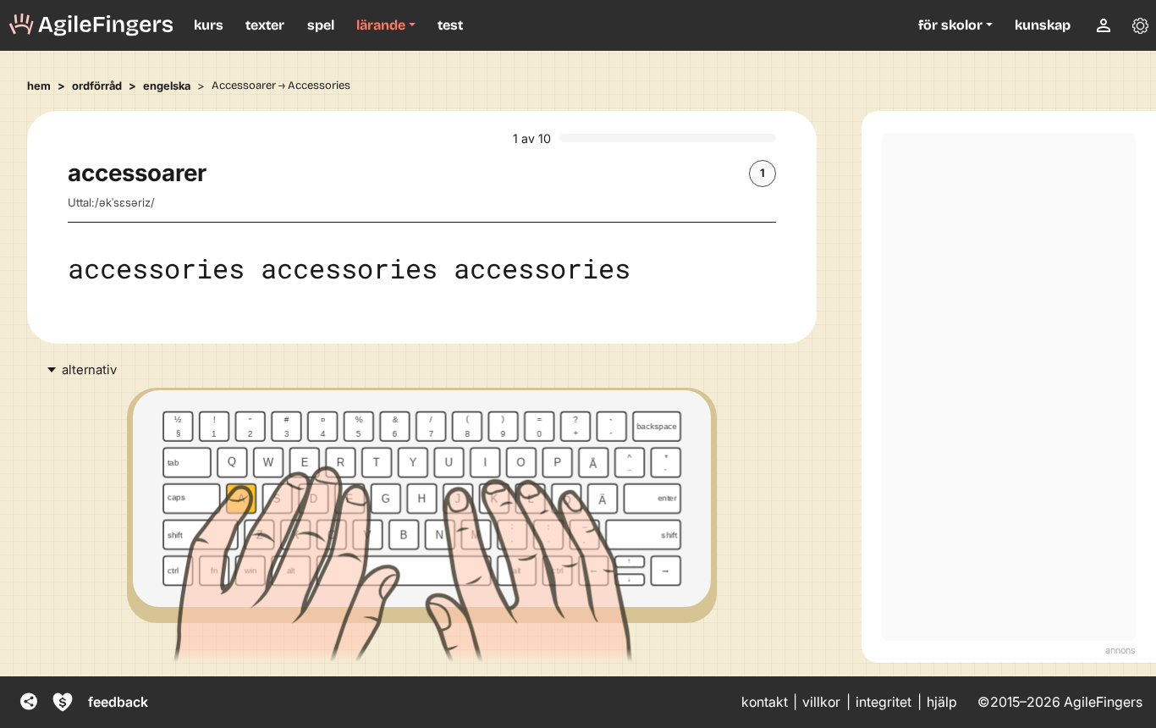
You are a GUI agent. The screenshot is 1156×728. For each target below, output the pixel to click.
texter (264, 25)
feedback (118, 701)
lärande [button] (380, 25)
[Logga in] (1103, 25)
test (450, 25)
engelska (166, 85)
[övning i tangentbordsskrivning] (91, 25)
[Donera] (62, 702)
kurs (208, 25)
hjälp (942, 702)
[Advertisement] (1009, 387)
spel (320, 25)
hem (39, 85)
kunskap (1043, 25)
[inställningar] (1140, 25)
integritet (883, 702)
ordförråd (97, 85)
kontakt (764, 702)
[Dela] (29, 702)
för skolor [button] (950, 25)
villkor (821, 702)
